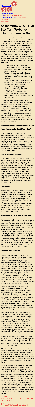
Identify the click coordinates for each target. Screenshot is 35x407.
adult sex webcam (22, 112)
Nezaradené (5, 21)
